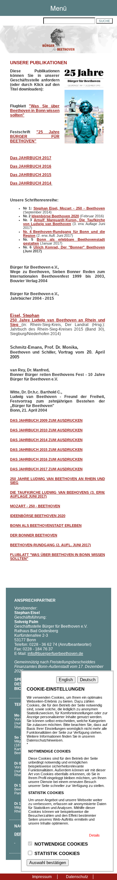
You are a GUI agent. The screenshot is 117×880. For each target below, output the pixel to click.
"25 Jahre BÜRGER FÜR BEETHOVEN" (34, 136)
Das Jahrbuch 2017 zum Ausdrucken (46, 469)
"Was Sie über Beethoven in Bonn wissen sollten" (34, 110)
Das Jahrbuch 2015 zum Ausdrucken (46, 450)
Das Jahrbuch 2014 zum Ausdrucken (46, 440)
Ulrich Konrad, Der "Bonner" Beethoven (69, 247)
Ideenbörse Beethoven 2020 (55, 216)
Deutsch (88, 679)
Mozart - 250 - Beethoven (35, 506)
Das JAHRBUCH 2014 (30, 183)
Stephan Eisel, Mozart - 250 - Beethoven (69, 208)
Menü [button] (58, 8)
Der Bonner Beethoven (33, 535)
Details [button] (94, 835)
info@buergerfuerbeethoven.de (55, 653)
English (66, 679)
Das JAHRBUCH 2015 (30, 175)
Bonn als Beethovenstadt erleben (46, 525)
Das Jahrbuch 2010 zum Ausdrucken (46, 430)
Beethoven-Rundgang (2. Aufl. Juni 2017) (50, 545)
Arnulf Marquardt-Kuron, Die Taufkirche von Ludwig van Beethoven (64, 222)
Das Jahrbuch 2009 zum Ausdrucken (46, 420)
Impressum (42, 876)
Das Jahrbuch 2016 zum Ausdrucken (46, 459)
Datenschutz (77, 876)
